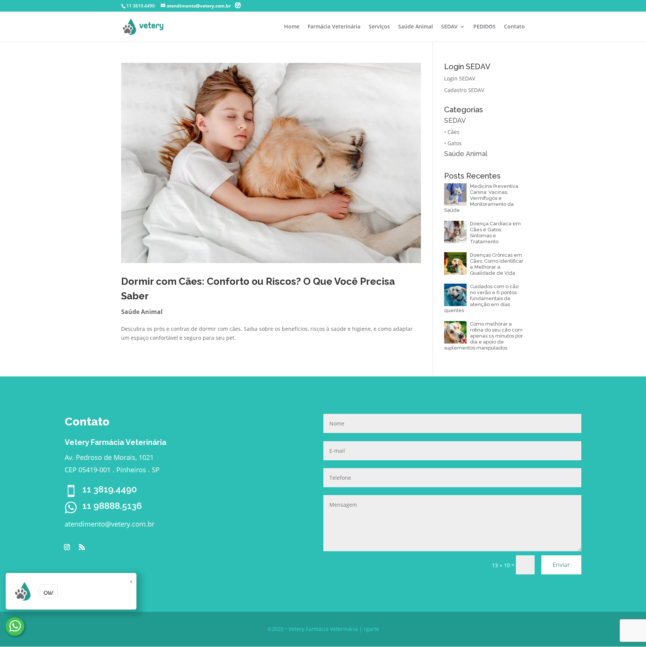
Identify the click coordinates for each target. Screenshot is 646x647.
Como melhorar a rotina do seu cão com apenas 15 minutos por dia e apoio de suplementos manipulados (483, 336)
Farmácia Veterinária (334, 27)
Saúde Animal (415, 27)
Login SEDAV (459, 78)
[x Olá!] (15, 626)
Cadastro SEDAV (464, 90)
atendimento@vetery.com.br (109, 523)
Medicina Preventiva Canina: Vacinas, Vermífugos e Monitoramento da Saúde (481, 198)
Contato (514, 27)
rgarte (371, 628)
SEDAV (449, 27)
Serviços (379, 27)
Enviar (561, 565)
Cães (453, 131)
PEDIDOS (484, 27)
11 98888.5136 (112, 505)
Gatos (454, 143)
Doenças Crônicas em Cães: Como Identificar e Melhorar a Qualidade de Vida (496, 264)
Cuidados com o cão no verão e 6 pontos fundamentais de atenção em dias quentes (481, 298)
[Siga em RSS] (82, 547)
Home (291, 27)
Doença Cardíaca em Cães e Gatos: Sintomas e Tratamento (495, 232)
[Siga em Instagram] (67, 547)
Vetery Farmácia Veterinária (323, 628)
